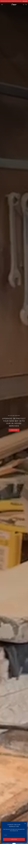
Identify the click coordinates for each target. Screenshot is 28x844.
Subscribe (14, 839)
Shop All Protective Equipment (14, 433)
